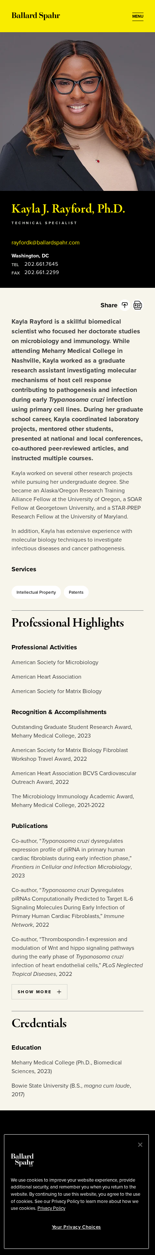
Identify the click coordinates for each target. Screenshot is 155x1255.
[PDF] (137, 305)
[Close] (140, 1145)
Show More (35, 991)
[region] (76, 1191)
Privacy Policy (51, 1208)
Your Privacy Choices (76, 1227)
